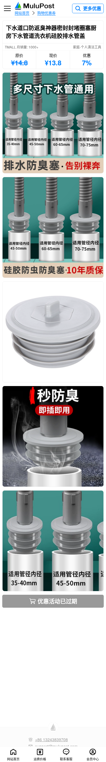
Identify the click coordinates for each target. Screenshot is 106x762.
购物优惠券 (46, 12)
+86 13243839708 (51, 739)
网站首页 (22, 12)
